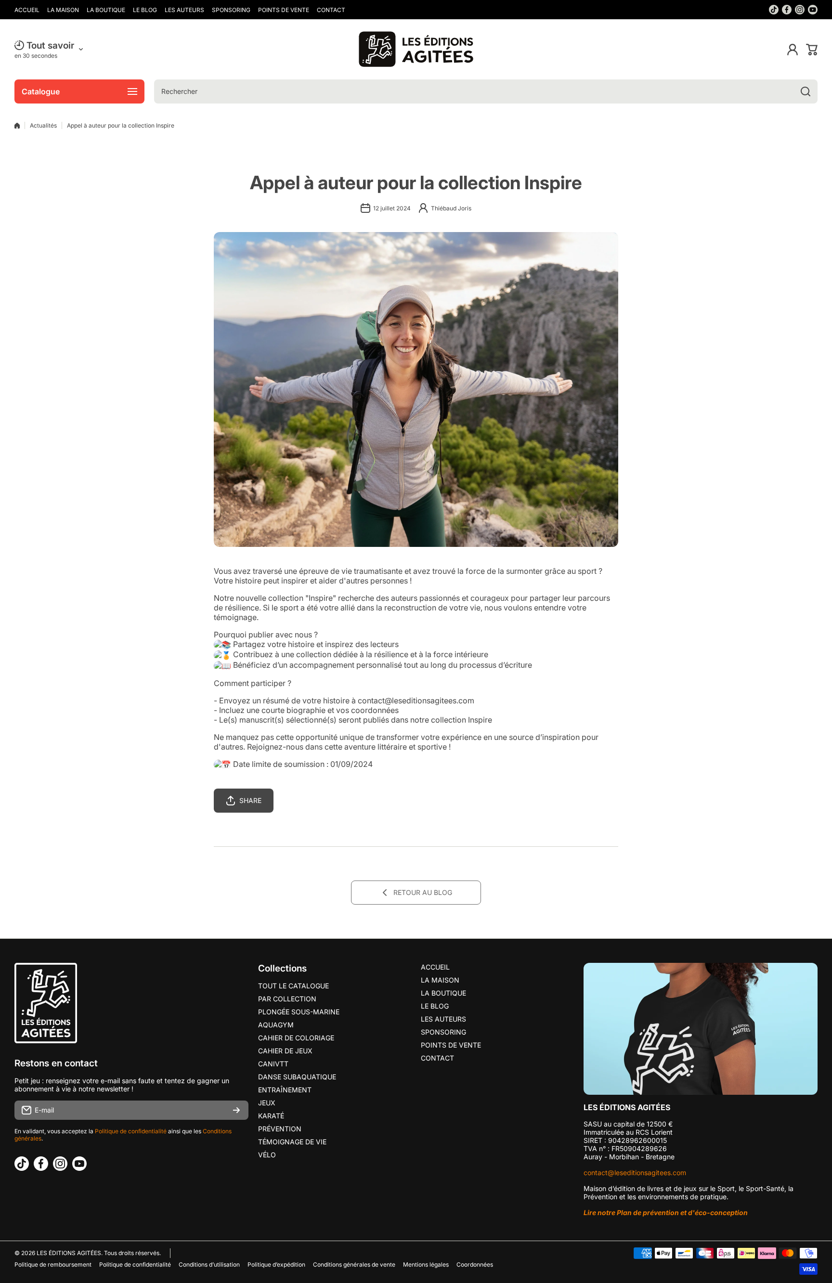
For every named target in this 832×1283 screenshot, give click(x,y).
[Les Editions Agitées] (416, 49)
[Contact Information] (701, 1029)
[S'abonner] (236, 1110)
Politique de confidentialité (131, 1131)
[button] (812, 49)
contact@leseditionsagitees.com (635, 1172)
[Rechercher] (805, 91)
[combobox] (486, 91)
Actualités (43, 125)
